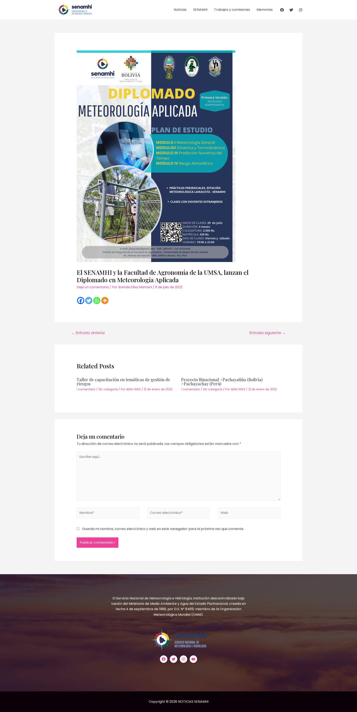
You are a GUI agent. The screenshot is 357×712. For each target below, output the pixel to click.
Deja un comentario (93, 287)
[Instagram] (300, 10)
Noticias (180, 9)
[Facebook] (282, 10)
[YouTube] (193, 659)
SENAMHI (200, 9)
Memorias (265, 9)
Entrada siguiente (268, 332)
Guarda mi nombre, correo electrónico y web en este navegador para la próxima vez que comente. (163, 528)
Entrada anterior (88, 332)
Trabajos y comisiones (232, 9)
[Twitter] (291, 10)
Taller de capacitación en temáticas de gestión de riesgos (123, 381)
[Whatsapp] (96, 300)
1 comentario (86, 389)
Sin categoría (108, 389)
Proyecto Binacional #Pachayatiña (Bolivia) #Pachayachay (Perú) (222, 381)
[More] (104, 300)
